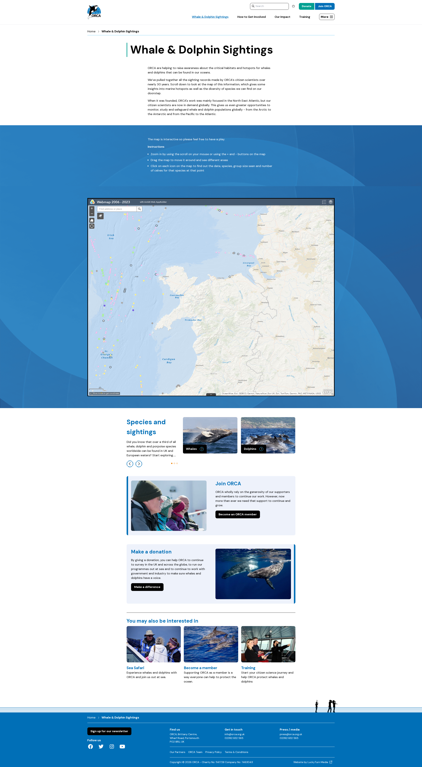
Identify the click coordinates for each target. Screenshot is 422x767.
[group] (210, 435)
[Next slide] (139, 464)
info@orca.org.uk (235, 734)
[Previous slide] (130, 464)
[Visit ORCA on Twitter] (101, 747)
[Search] (253, 6)
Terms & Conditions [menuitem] (236, 752)
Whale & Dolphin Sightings (120, 31)
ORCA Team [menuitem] (195, 752)
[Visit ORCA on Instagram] (112, 747)
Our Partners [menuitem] (177, 752)
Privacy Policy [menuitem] (213, 752)
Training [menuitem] (304, 17)
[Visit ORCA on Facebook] (90, 747)
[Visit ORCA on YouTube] (122, 747)
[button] (171, 463)
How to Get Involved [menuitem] (251, 17)
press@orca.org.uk (291, 734)
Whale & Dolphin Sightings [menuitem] (210, 17)
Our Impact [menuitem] (282, 17)
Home (91, 31)
